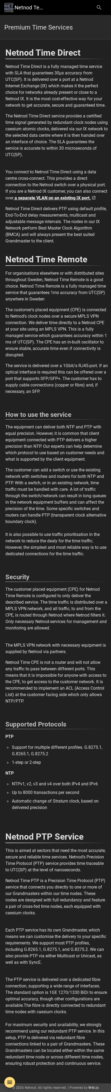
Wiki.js (93, 1088)
